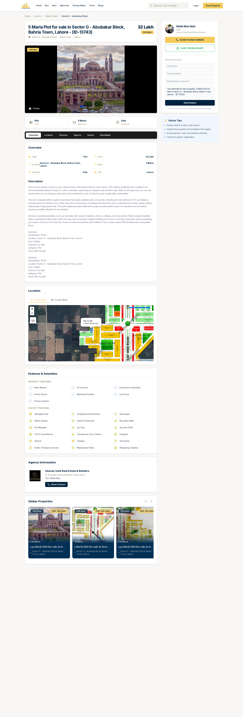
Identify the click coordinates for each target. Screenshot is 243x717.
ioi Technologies (147, 360)
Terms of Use (193, 108)
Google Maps (61, 300)
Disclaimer (105, 135)
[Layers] (33, 320)
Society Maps (79, 5)
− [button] (32, 313)
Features (63, 135)
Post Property (213, 5)
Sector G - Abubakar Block (44, 37)
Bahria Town (51, 16)
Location (48, 135)
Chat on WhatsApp (192, 48)
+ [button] (32, 309)
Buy (47, 5)
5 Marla (150, 163)
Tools (92, 5)
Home (39, 5)
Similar (90, 135)
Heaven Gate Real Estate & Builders (67, 470)
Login (196, 5)
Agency (77, 135)
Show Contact (58, 484)
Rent (54, 5)
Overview (33, 135)
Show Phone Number (192, 40)
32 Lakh (146, 27)
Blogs (101, 5)
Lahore (38, 16)
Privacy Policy (206, 108)
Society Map (40, 300)
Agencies (64, 5)
